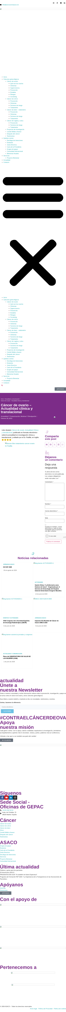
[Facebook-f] (2, 797)
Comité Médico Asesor (14, 132)
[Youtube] (6, 797)
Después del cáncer (13, 134)
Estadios (13, 92)
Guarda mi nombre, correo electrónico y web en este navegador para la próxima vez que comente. (53, 529)
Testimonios (11, 136)
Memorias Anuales (13, 153)
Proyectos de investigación (15, 129)
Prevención (14, 90)
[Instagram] (15, 797)
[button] (33, 229)
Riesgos (13, 94)
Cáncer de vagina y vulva (15, 121)
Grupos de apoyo (12, 149)
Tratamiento (14, 107)
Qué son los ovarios (16, 83)
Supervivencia (14, 88)
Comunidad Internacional (15, 151)
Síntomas (13, 86)
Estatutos (10, 142)
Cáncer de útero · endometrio (16, 110)
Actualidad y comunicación (12, 399)
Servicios (6, 156)
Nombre (48, 504)
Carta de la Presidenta (14, 147)
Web (46, 518)
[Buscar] (2, 385)
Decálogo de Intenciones (15, 140)
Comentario (49, 482)
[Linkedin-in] (11, 797)
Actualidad (6, 160)
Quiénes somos (8, 138)
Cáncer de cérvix (12, 99)
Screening (13, 97)
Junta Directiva (12, 145)
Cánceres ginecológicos (11, 79)
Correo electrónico (51, 511)
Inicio (5, 77)
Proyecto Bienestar (13, 158)
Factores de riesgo (16, 105)
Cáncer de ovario (12, 81)
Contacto (6, 162)
